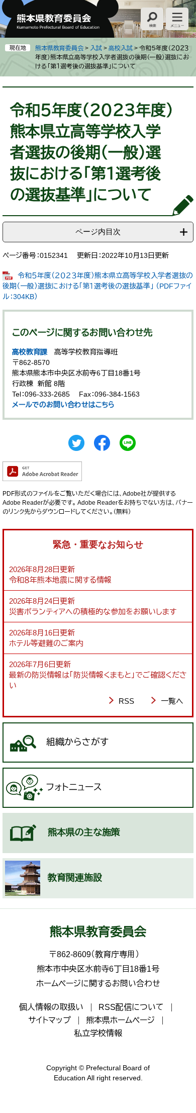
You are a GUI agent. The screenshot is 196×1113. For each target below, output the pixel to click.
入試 (96, 48)
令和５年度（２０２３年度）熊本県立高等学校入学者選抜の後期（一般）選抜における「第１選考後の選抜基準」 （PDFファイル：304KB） (98, 286)
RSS (126, 701)
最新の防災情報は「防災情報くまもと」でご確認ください (98, 680)
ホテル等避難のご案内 (46, 643)
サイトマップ (49, 1020)
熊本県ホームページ (120, 1020)
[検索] (152, 19)
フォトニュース (74, 787)
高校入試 (121, 48)
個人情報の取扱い (51, 1007)
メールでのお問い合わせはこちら (63, 405)
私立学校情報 (98, 1033)
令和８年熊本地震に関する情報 (60, 580)
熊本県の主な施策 (84, 832)
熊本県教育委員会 (59, 48)
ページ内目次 (98, 231)
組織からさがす (77, 742)
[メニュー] (177, 19)
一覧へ (172, 701)
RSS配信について (131, 1007)
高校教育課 (29, 352)
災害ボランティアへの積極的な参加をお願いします (92, 611)
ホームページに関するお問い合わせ (98, 983)
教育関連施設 (75, 878)
